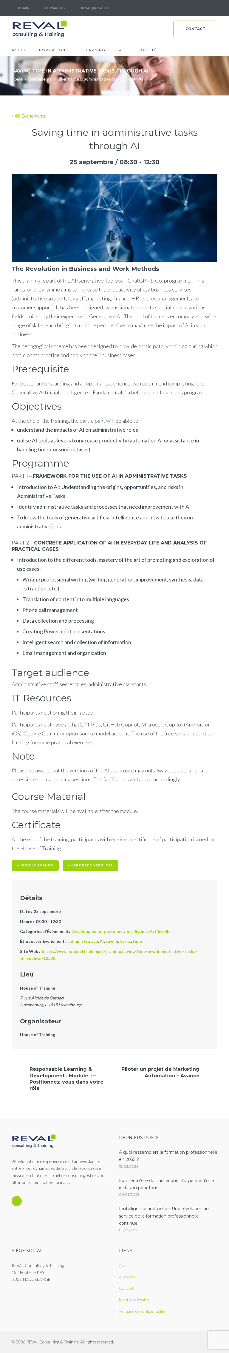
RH (122, 50)
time (137, 941)
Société (147, 50)
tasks (125, 941)
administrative (83, 941)
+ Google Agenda (35, 865)
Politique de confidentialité (142, 1311)
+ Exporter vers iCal (90, 865)
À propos (127, 1276)
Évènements (40, 78)
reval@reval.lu (95, 8)
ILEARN (24, 8)
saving (112, 941)
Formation (52, 50)
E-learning (92, 50)
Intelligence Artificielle (148, 931)
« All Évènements (29, 115)
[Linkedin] (212, 8)
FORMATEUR (55, 8)
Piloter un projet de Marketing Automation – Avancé (160, 1072)
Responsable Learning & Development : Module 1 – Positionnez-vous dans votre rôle (66, 1078)
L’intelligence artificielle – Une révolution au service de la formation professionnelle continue (164, 1216)
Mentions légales (134, 1299)
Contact (195, 29)
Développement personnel (98, 931)
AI (102, 941)
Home (17, 78)
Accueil (21, 50)
